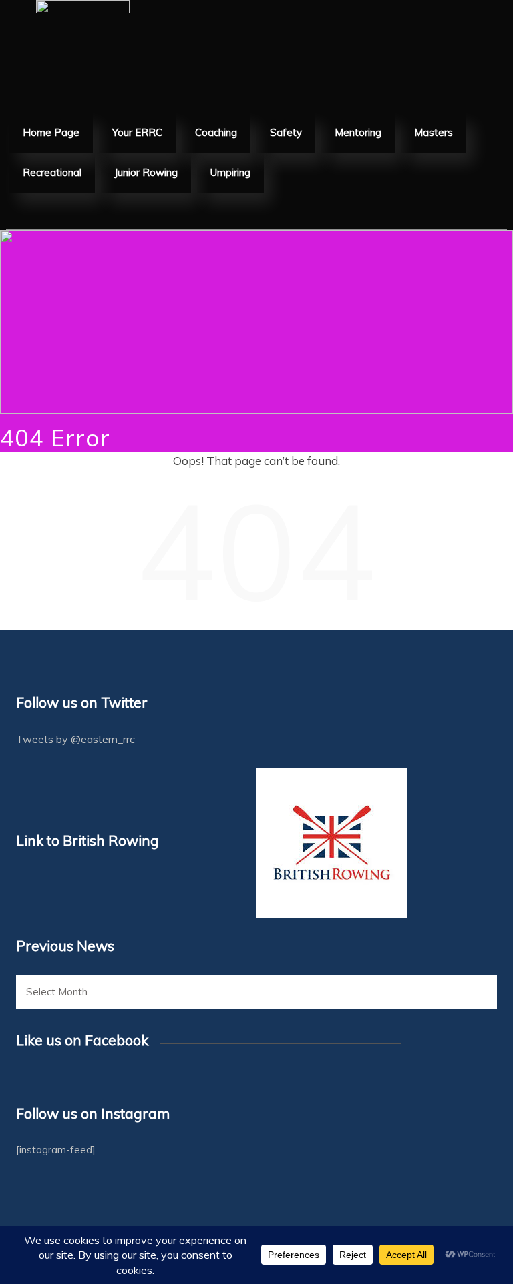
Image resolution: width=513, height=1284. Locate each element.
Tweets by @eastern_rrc (75, 739)
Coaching (216, 132)
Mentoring (358, 132)
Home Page (51, 132)
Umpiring (230, 172)
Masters (433, 132)
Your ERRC (137, 132)
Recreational (52, 172)
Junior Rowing (146, 172)
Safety (286, 132)
